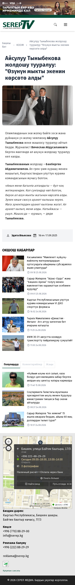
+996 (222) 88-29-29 (16, 547)
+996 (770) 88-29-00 (16, 531)
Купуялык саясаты (11, 571)
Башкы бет (6, 45)
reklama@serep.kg (16, 556)
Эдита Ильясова (21, 235)
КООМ (20, 45)
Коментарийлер (32, 364)
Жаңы (49, 364)
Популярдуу (11, 364)
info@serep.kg (13, 535)
